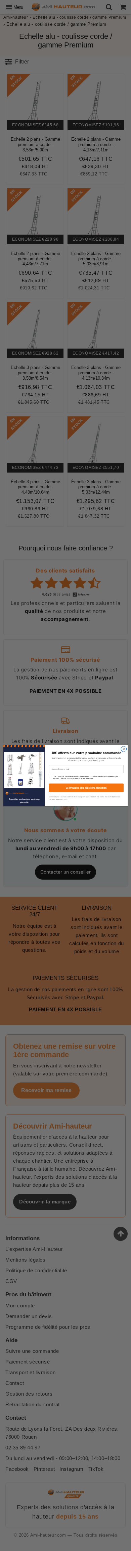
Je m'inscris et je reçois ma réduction (86, 787)
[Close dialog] (124, 749)
